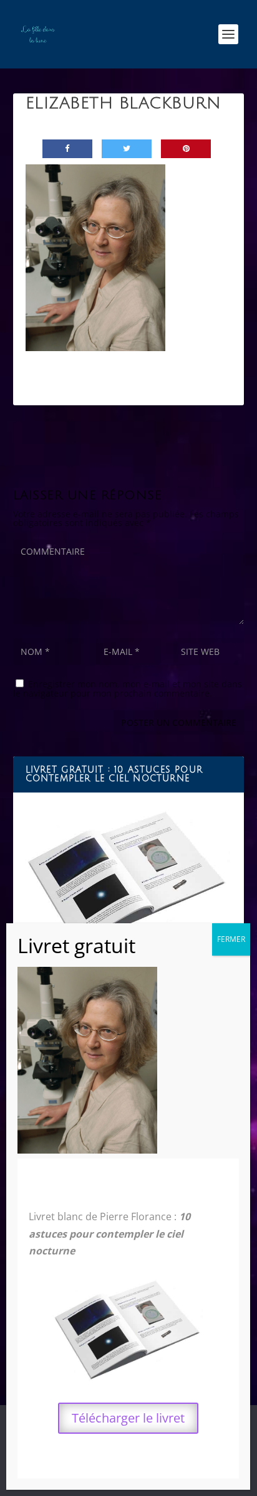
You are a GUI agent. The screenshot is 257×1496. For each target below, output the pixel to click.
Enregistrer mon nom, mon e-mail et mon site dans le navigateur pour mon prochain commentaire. (127, 688)
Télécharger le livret (128, 1417)
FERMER (231, 939)
